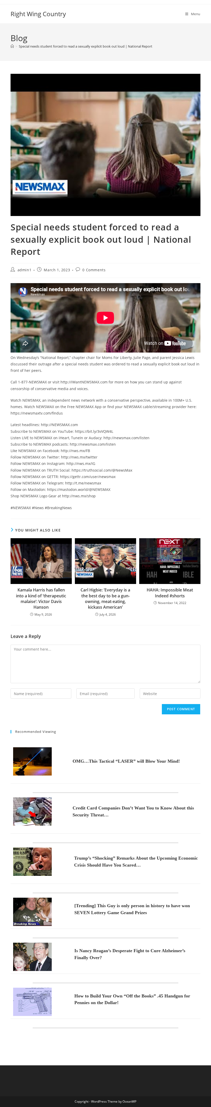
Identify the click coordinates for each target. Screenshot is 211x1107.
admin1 (24, 269)
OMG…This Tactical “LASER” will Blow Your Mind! (126, 761)
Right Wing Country (38, 14)
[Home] (12, 46)
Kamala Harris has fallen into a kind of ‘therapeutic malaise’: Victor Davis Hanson (41, 598)
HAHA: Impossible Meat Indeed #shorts (170, 592)
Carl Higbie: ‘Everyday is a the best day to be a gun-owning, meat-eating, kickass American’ (105, 598)
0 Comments (94, 269)
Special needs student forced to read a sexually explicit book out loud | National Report (85, 46)
